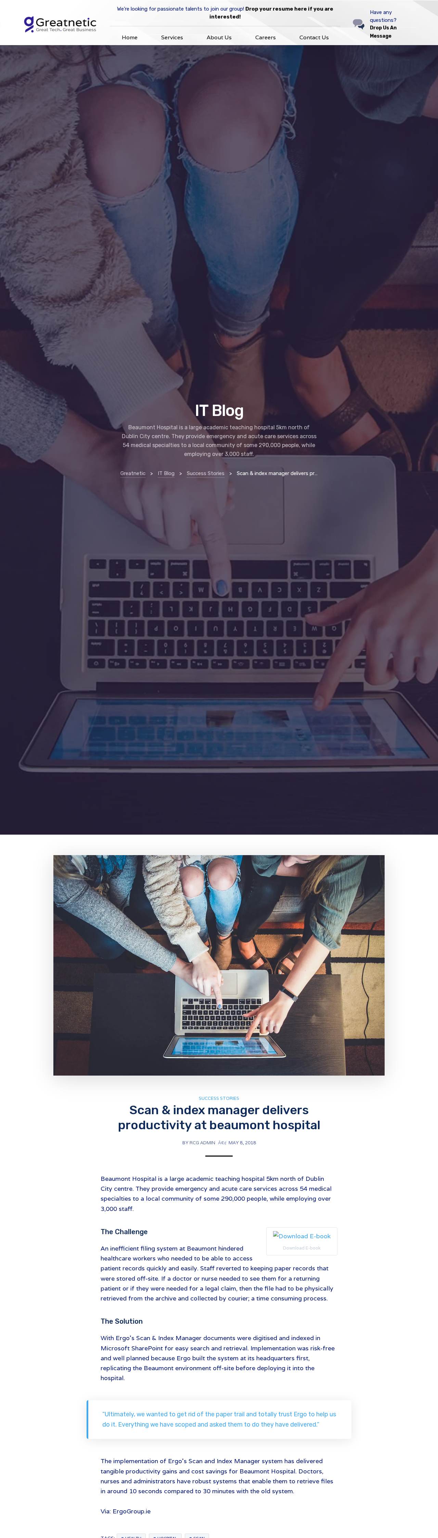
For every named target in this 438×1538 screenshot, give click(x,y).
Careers (265, 37)
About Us (219, 37)
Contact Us (314, 37)
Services (172, 37)
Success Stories (219, 1098)
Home (130, 37)
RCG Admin (202, 1143)
